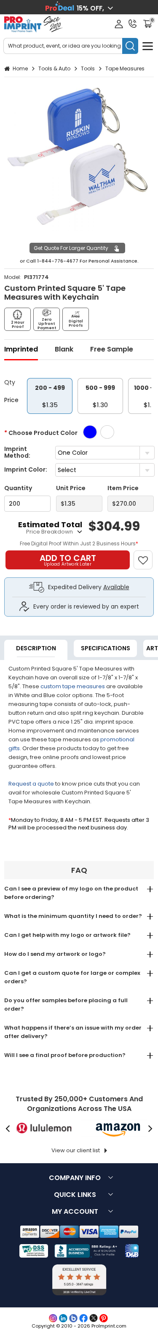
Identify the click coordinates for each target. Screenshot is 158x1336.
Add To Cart (68, 559)
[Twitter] (93, 1318)
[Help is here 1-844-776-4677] (133, 23)
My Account (75, 1211)
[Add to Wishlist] (147, 555)
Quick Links (75, 1194)
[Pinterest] (103, 1318)
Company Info (75, 1178)
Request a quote (31, 784)
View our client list (75, 1150)
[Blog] (73, 1318)
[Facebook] (83, 1318)
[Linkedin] (63, 1318)
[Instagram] (53, 1318)
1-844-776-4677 (57, 261)
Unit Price (71, 488)
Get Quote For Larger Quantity (71, 248)
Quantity (18, 488)
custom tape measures (72, 686)
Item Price (123, 488)
